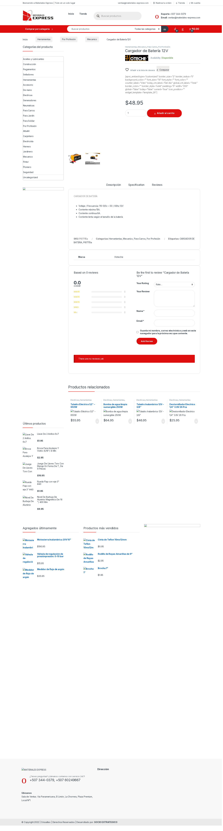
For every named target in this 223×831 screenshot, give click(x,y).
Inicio (71, 13)
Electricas (75, 400)
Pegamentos (29, 69)
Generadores (29, 100)
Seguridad (28, 172)
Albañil (26, 131)
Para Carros (152, 47)
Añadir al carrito (165, 113)
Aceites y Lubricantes (33, 59)
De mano (27, 90)
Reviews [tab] (157, 184)
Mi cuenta (195, 3)
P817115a (87, 242)
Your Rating (143, 283)
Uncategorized (30, 177)
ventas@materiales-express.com (133, 3)
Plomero (27, 167)
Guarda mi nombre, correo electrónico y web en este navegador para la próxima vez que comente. (168, 332)
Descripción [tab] (113, 184)
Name (140, 311)
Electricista (28, 141)
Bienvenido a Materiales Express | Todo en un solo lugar (49, 3)
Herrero (27, 146)
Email (140, 321)
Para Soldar (28, 121)
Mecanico (92, 39)
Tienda (181, 3)
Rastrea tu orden (163, 3)
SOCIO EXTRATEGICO (105, 822)
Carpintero (28, 136)
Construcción (29, 64)
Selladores (28, 74)
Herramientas (43, 39)
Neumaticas (28, 105)
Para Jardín (28, 115)
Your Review (143, 291)
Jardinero (28, 151)
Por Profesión (69, 39)
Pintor (26, 162)
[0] (175, 28)
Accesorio (28, 85)
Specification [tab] (136, 184)
